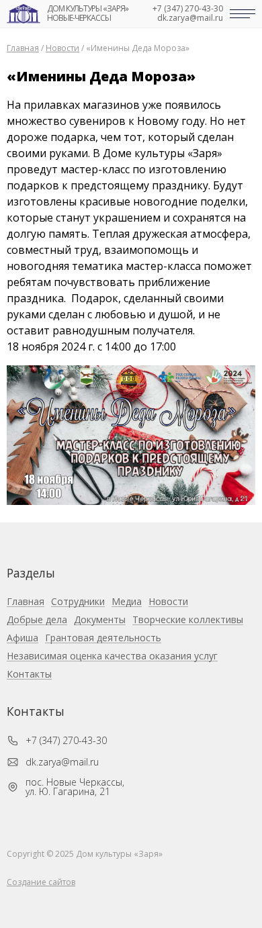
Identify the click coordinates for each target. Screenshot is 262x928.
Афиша (22, 638)
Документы (100, 620)
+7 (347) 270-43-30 (187, 8)
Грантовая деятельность (103, 638)
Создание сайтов (41, 882)
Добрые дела (37, 620)
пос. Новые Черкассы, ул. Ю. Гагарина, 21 (75, 787)
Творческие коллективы (187, 620)
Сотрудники (78, 602)
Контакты (29, 674)
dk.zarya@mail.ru (190, 18)
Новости (168, 602)
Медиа (127, 602)
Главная (25, 602)
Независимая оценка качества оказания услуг (112, 656)
